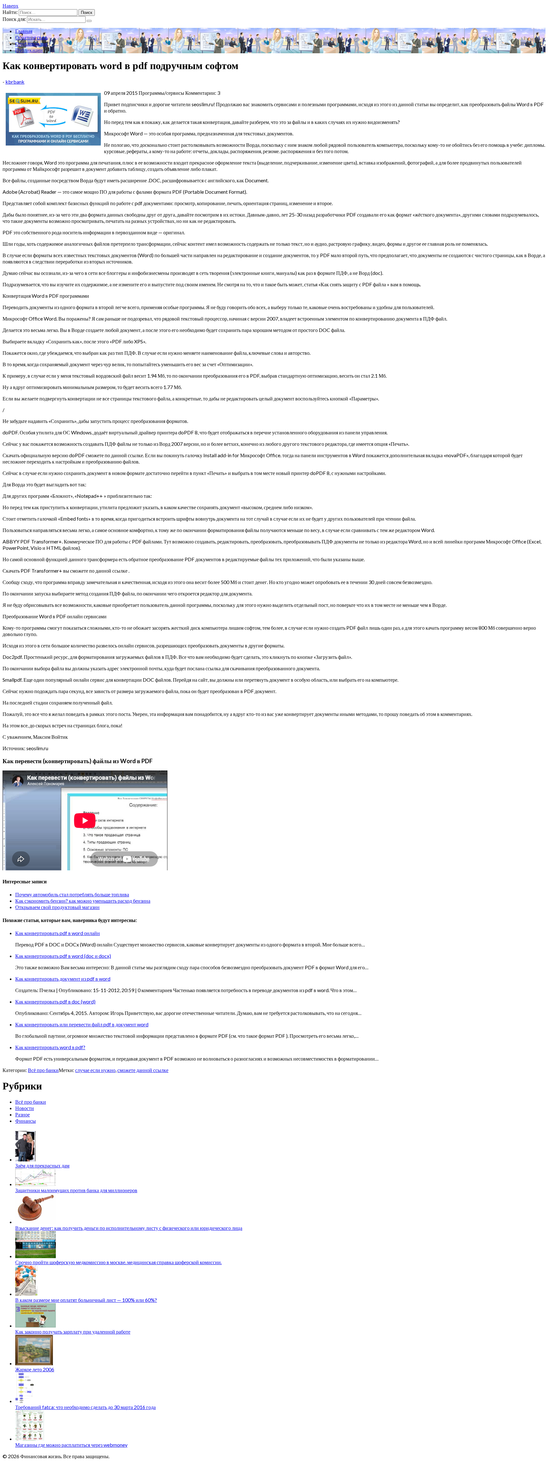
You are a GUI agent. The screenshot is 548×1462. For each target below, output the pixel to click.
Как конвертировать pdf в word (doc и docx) (63, 956)
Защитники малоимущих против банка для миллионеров (76, 1190)
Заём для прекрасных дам (42, 1165)
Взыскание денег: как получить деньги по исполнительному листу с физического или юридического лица (128, 1228)
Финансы (25, 1121)
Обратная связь (31, 37)
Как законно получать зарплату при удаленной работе (72, 1332)
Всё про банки (43, 1070)
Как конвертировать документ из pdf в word (62, 979)
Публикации (29, 50)
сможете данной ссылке (142, 1070)
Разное (22, 1114)
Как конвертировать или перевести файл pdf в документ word (81, 1024)
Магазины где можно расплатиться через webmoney (71, 1445)
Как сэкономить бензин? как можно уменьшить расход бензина (82, 901)
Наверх (10, 6)
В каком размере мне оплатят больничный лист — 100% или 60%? (86, 1300)
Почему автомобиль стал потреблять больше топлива (72, 894)
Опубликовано (31, 44)
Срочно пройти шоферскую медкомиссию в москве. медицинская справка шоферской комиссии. (118, 1262)
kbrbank (14, 82)
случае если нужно (95, 1070)
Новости (24, 1108)
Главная (23, 31)
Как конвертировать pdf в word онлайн (57, 933)
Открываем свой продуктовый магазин (57, 907)
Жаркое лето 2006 (34, 1369)
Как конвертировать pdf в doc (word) (55, 1001)
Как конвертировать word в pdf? (50, 1047)
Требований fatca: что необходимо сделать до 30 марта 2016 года (85, 1407)
